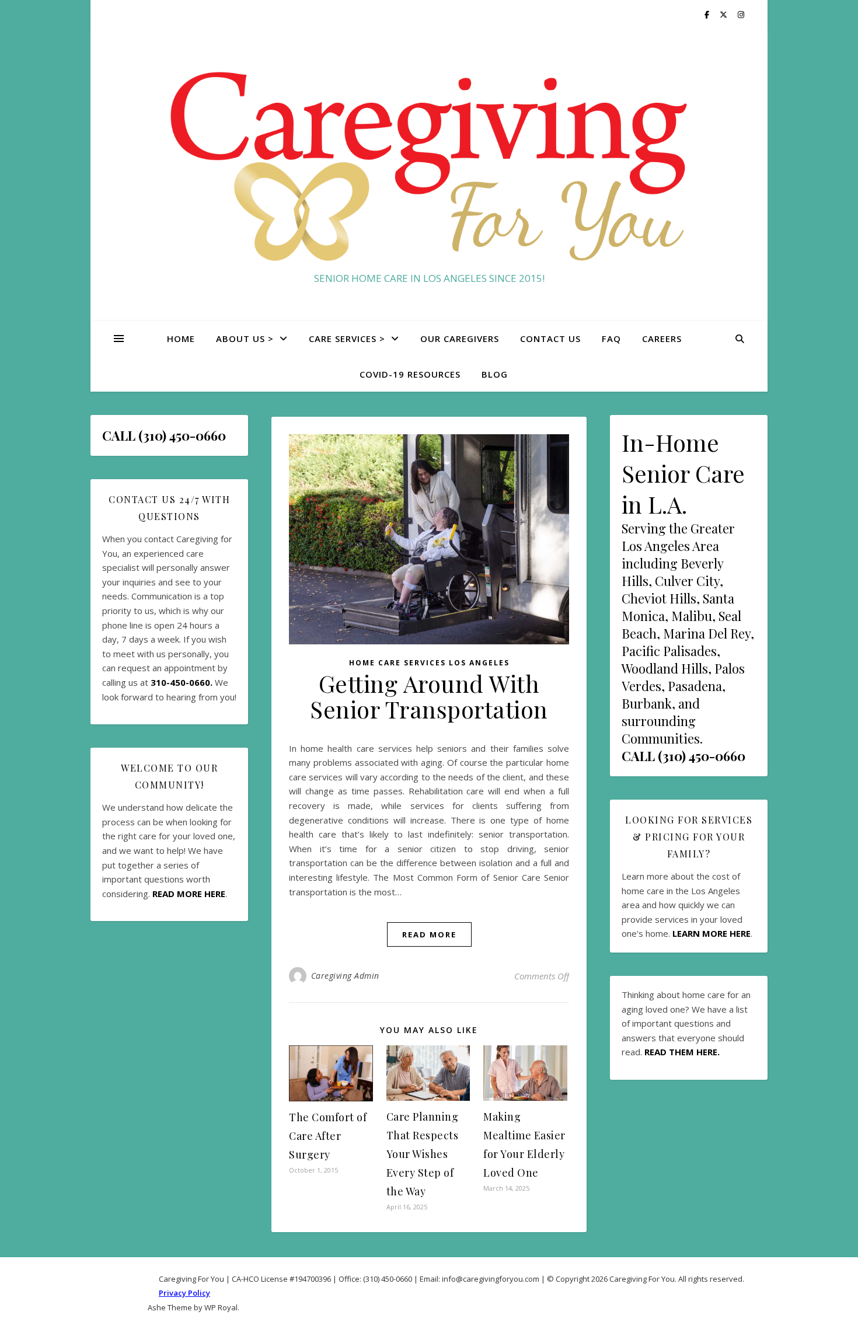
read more (429, 934)
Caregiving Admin (345, 975)
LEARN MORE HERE (711, 933)
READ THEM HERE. (682, 1052)
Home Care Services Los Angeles (429, 663)
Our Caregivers (459, 338)
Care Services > (347, 338)
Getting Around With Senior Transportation (429, 696)
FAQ (611, 338)
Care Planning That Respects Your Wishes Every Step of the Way (422, 1154)
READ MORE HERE (188, 893)
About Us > (245, 338)
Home (181, 338)
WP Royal (221, 1307)
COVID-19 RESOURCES (410, 374)
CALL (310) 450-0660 (683, 756)
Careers (662, 338)
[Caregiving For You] (429, 164)
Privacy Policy (184, 1293)
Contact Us (550, 338)
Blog (495, 374)
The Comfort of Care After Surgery (328, 1135)
